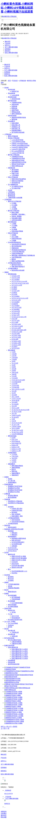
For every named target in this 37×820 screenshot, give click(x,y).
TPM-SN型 (14, 372)
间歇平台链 (15, 173)
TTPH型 (14, 354)
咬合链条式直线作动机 (15, 619)
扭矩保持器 (11, 662)
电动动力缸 (11, 610)
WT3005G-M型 (16, 341)
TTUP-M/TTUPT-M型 (18, 380)
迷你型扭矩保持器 (13, 664)
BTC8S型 (14, 294)
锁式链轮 (14, 512)
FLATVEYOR (12, 547)
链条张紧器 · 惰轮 (17, 516)
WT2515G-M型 (16, 337)
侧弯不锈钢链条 (16, 113)
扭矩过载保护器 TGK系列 (19, 658)
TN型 (13, 419)
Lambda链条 (15, 95)
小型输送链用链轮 (13, 518)
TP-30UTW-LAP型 (17, 430)
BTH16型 (14, 319)
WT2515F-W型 (16, 300)
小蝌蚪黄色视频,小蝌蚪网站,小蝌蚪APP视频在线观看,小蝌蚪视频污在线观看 (17, 7)
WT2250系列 (15, 296)
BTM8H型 (14, 304)
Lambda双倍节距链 (17, 140)
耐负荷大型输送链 (13, 210)
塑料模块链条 (12, 274)
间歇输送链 (11, 168)
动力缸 (13, 612)
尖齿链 (10, 190)
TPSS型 (13, 369)
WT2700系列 (15, 305)
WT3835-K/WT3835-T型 (18, 317)
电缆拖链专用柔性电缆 (18, 538)
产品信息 (7, 43)
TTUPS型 (14, 383)
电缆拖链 (11, 531)
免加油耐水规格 (16, 218)
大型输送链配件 (13, 268)
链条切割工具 (15, 128)
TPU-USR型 (15, 397)
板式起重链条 (12, 497)
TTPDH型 (14, 357)
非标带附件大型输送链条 (16, 503)
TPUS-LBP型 (15, 428)
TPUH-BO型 (15, 400)
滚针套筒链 (15, 169)
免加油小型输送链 (13, 138)
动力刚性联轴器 (13, 606)
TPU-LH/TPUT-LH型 (18, 389)
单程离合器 (11, 634)
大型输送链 (7, 199)
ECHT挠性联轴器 (17, 603)
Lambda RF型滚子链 (17, 153)
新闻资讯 (7, 51)
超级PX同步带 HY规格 (18, 560)
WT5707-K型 (15, 320)
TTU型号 (14, 454)
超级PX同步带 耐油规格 (19, 558)
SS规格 (13, 227)
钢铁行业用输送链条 (17, 261)
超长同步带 (15, 563)
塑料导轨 (14, 471)
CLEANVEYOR (13, 549)
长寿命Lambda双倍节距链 (19, 143)
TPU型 (13, 393)
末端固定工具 (15, 127)
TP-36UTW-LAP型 (17, 432)
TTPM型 (14, 359)
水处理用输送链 (16, 257)
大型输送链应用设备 (14, 263)
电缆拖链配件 (12, 536)
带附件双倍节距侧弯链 (18, 179)
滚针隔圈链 (15, 171)
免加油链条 (11, 93)
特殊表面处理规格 (17, 231)
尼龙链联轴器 (15, 599)
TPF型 (13, 361)
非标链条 (7, 499)
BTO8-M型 (14, 339)
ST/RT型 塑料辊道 (17, 434)
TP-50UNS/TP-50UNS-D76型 (20, 410)
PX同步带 (14, 562)
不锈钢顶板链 (12, 452)
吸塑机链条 (11, 196)
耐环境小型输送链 (13, 154)
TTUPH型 (14, 378)
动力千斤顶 (15, 616)
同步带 (6, 552)
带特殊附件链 (15, 182)
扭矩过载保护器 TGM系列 (19, 656)
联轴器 (6, 593)
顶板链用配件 (15, 473)
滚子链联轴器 (15, 597)
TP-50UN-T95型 (16, 411)
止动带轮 (11, 580)
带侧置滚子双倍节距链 (15, 486)
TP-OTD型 (14, 363)
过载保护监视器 (16, 643)
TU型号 (13, 462)
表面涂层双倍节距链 (17, 160)
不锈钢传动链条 (16, 102)
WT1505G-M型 (16, 324)
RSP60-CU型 (15, 447)
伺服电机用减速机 (13, 588)
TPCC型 (14, 413)
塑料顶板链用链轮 (17, 465)
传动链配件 (11, 121)
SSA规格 (14, 229)
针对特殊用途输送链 (14, 242)
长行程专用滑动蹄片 (17, 542)
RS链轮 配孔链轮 (16, 510)
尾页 (15, 726)
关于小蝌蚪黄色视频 (11, 47)
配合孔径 (11, 578)
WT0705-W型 (15, 278)
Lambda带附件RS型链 (18, 141)
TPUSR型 (14, 402)
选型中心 (7, 45)
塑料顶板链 (11, 350)
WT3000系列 (15, 309)
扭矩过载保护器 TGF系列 (19, 655)
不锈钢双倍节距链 (17, 156)
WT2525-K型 (15, 348)
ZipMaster (11, 625)
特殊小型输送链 (13, 177)
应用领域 (7, 49)
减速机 (6, 582)
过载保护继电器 (16, 641)
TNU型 (13, 421)
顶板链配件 (11, 464)
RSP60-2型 (14, 445)
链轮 (5, 505)
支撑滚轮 (14, 546)
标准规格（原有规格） (18, 214)
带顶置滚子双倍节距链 (15, 490)
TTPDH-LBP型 (16, 426)
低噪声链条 (15, 110)
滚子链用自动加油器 (17, 132)
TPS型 (13, 365)
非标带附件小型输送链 (15, 501)
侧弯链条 (14, 119)
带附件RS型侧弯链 (17, 181)
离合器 (6, 628)
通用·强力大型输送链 (14, 201)
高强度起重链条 (13, 495)
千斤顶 (10, 614)
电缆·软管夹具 (16, 540)
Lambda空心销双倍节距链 (19, 147)
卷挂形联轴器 (12, 595)
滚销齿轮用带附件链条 (18, 117)
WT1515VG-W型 (16, 285)
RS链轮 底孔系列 (16, 508)
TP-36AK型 (15, 417)
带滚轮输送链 (8, 484)
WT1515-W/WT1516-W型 (19, 281)
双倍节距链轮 (15, 520)
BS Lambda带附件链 (17, 151)
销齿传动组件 (12, 527)
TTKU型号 (14, 456)
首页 (9, 80)
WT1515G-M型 (16, 328)
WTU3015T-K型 (16, 307)
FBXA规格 (14, 237)
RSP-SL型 (14, 439)
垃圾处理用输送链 (17, 253)
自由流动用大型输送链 (18, 244)
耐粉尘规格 (15, 212)
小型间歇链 (15, 175)
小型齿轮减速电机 (13, 584)
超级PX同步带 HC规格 (18, 556)
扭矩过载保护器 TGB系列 (19, 649)
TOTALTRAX (12, 551)
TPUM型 (14, 395)
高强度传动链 (12, 97)
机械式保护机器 (9, 645)
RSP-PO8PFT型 (16, 443)
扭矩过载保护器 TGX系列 (19, 653)
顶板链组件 (15, 475)
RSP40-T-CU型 (16, 449)
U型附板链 (11, 192)
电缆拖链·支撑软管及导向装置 (13, 529)
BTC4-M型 (14, 322)
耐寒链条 (14, 108)
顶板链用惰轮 (15, 467)
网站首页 (7, 41)
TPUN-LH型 (15, 408)
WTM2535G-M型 (16, 332)
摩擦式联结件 (12, 591)
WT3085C (14, 346)
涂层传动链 (15, 104)
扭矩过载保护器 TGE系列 (19, 651)
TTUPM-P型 (15, 387)
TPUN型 (14, 406)
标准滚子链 (15, 91)
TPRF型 (13, 374)
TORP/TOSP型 (16, 415)
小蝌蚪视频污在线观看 (15, 197)
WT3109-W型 (15, 311)
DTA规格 (14, 205)
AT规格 (13, 207)
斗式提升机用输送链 (17, 251)
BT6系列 (14, 289)
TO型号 (13, 460)
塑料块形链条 (12, 436)
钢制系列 (14, 534)
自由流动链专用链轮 (17, 521)
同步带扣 (14, 573)
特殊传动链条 (12, 115)
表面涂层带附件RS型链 (18, 162)
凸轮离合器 (15, 632)
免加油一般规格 (16, 216)
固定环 (13, 469)
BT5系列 (14, 287)
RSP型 (13, 438)
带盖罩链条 (11, 194)
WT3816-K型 (15, 313)
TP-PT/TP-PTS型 (16, 423)
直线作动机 (7, 608)
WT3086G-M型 (16, 343)
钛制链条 (14, 106)
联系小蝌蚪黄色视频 (11, 52)
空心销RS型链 (15, 188)
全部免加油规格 (16, 220)
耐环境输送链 (12, 222)
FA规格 (13, 240)
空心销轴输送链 (13, 184)
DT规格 (13, 203)
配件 (9, 569)
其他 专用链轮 (15, 514)
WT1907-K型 (15, 291)
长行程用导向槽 (16, 544)
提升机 (10, 627)
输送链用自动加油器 (17, 270)
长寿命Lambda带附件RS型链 (20, 145)
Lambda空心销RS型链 (18, 149)
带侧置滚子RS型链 (14, 488)
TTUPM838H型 (16, 382)
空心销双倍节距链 (17, 186)
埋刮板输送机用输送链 (18, 250)
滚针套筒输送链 (16, 246)
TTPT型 (13, 356)
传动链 (6, 87)
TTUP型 (14, 376)
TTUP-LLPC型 (16, 398)
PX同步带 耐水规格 (17, 565)
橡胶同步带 (11, 554)
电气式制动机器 (9, 638)
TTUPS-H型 (15, 385)
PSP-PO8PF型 (15, 441)
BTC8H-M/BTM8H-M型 (18, 330)
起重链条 (7, 493)
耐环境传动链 (12, 100)
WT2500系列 (15, 302)
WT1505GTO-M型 (17, 326)
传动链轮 (11, 506)
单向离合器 (11, 630)
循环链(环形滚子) (16, 264)
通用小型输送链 (13, 136)
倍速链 (6, 477)
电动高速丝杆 (15, 618)
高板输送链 (15, 248)
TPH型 (13, 367)
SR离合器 (14, 636)
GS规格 (13, 223)
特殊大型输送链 (13, 233)
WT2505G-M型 (16, 335)
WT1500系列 (15, 279)
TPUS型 (14, 391)
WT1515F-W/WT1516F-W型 (20, 283)
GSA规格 (14, 225)
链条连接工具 (15, 125)
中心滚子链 (11, 480)
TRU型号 (14, 458)
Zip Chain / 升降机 (9, 621)
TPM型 (13, 370)
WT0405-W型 (15, 276)
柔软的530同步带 (16, 567)
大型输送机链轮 (13, 523)
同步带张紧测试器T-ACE (19, 571)
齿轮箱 (10, 586)
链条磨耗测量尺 (16, 130)
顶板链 (6, 272)
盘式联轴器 (11, 601)
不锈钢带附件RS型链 (18, 158)
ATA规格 (14, 209)
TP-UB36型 (15, 404)
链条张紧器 (15, 123)
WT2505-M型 (15, 333)
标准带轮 (11, 577)
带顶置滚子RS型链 (14, 492)
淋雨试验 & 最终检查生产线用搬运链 (23, 255)
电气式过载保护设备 (14, 640)
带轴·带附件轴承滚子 (18, 266)
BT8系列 (14, 292)
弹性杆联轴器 (12, 604)
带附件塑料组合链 (17, 166)
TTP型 (13, 352)
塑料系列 (14, 533)
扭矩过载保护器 (13, 647)
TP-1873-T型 (15, 424)
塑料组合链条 (15, 112)
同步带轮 (7, 575)
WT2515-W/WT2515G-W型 (19, 298)
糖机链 (13, 259)
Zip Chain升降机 (13, 623)
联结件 (6, 590)
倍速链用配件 (12, 482)
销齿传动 (7, 525)
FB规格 (13, 235)
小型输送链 (22, 80)
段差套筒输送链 (16, 238)
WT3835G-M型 (16, 345)
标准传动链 (11, 89)
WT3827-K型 (15, 315)
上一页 (6, 726)
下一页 (12, 726)
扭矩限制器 (11, 660)
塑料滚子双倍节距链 (17, 164)
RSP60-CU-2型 (16, 451)
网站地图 (3, 817)
